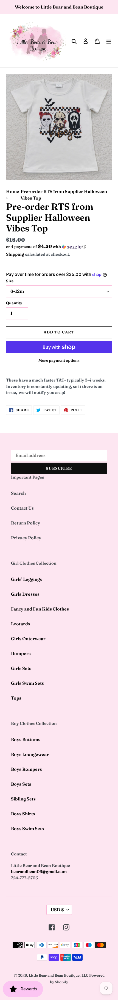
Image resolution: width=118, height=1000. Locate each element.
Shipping (15, 254)
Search (18, 493)
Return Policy (25, 523)
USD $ (57, 909)
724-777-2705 (24, 877)
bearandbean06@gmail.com (39, 871)
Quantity (14, 302)
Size (9, 280)
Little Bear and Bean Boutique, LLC (58, 975)
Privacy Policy (26, 537)
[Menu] (108, 41)
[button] (46, 246)
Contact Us (22, 508)
